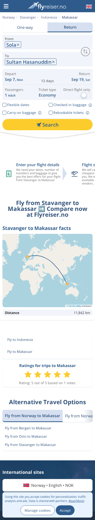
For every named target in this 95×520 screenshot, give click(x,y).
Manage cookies (38, 510)
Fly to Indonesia (20, 339)
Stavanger (28, 17)
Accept (65, 510)
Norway (8, 17)
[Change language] (88, 6)
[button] (6, 6)
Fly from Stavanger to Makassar (30, 444)
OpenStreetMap (74, 305)
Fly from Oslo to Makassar (26, 436)
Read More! (76, 501)
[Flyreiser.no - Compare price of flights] (47, 6)
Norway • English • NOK (52, 485)
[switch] (85, 51)
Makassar (70, 17)
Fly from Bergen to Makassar (28, 428)
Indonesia (49, 17)
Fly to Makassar (19, 351)
